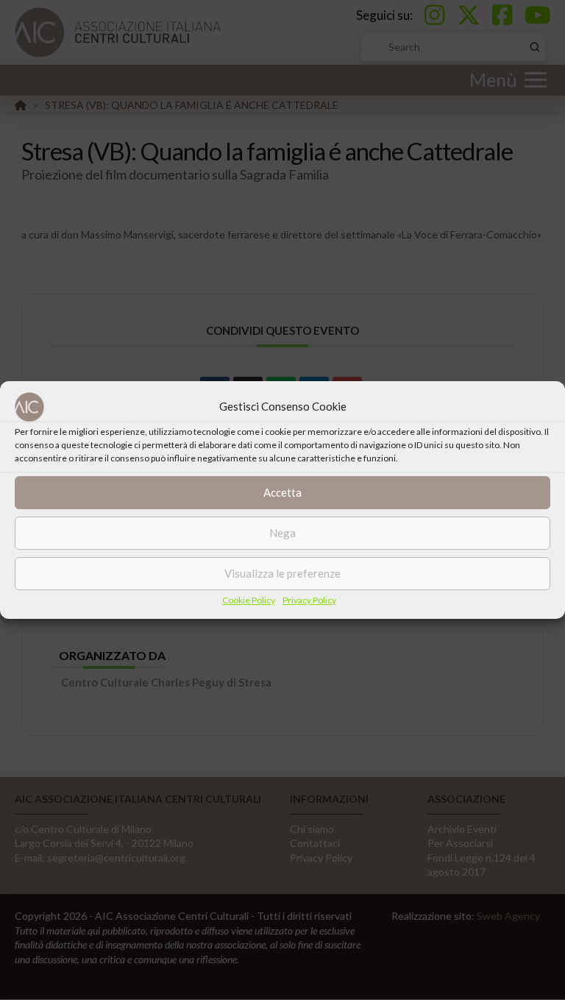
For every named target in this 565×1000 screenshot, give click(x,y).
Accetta (282, 492)
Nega (282, 532)
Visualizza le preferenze (282, 573)
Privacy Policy (309, 600)
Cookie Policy (248, 600)
